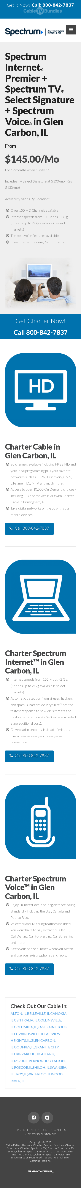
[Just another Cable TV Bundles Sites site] (34, 32)
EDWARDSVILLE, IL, (29, 1034)
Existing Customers (42, 1134)
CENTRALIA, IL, (26, 1020)
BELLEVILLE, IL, (38, 1013)
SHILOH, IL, (41, 1067)
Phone (44, 1129)
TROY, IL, (20, 1074)
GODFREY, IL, (24, 1047)
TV (17, 1129)
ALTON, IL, (19, 1013)
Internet (29, 1129)
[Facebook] (34, 1117)
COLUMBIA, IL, (26, 1027)
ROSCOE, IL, (23, 1067)
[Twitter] (47, 1117)
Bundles (59, 1129)
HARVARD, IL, (24, 1054)
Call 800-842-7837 (32, 528)
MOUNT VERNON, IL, (31, 1061)
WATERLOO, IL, (39, 1074)
